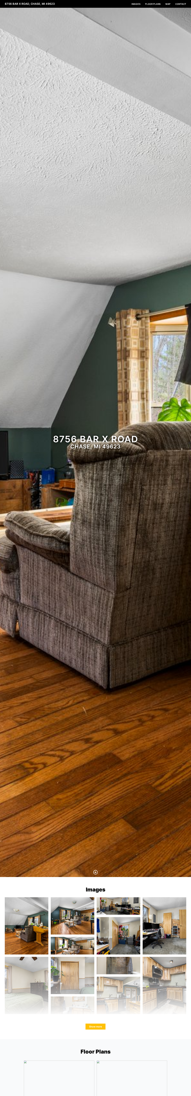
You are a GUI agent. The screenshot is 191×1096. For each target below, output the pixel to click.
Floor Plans (153, 4)
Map (168, 4)
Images (135, 4)
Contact (180, 4)
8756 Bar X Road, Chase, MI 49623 (30, 3)
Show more (95, 1026)
